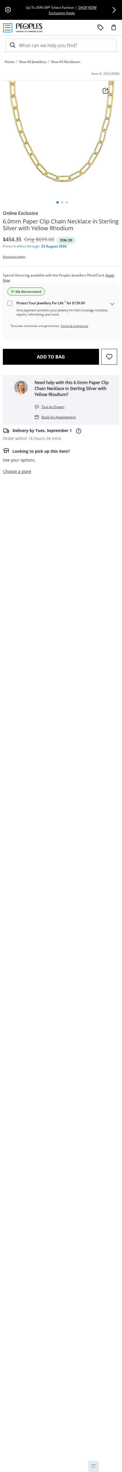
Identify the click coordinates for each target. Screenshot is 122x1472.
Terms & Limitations (74, 326)
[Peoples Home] (29, 27)
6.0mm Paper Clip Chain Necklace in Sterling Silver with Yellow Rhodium (61, 225)
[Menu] (7, 27)
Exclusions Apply (14, 257)
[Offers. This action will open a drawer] (100, 27)
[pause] (8, 10)
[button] (114, 10)
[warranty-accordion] (112, 304)
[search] (12, 45)
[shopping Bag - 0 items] (116, 29)
